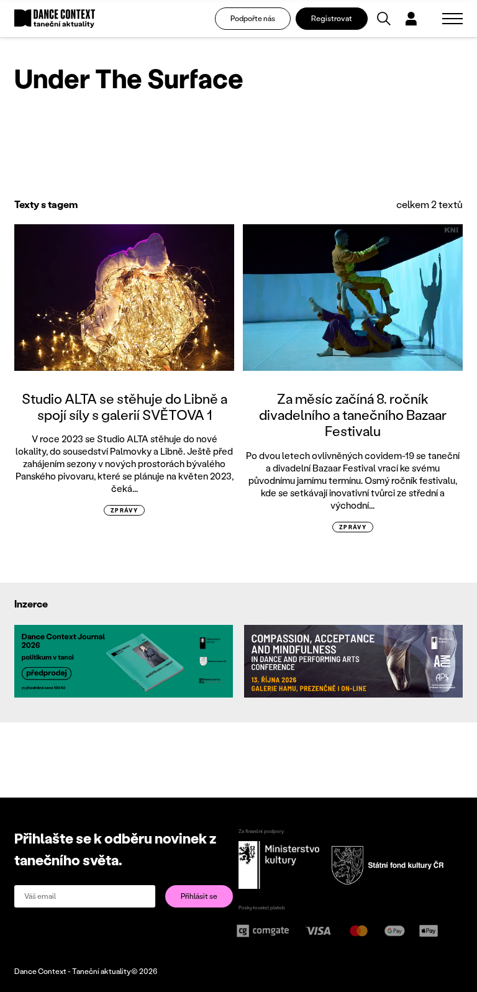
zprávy (125, 510)
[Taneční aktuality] (54, 19)
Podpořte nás (252, 18)
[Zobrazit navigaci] (452, 18)
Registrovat (331, 18)
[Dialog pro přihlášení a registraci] (411, 18)
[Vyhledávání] (384, 18)
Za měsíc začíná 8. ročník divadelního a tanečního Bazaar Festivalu (353, 414)
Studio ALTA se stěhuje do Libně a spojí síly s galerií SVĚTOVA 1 (124, 406)
